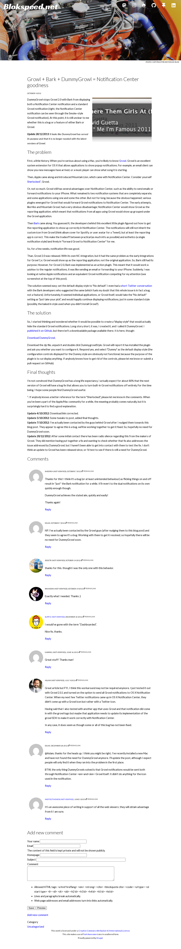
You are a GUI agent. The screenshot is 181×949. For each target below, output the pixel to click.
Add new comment (37, 914)
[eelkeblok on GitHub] (154, 6)
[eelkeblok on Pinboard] (164, 6)
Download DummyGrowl (41, 337)
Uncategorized (35, 926)
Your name (33, 841)
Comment (32, 864)
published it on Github (39, 330)
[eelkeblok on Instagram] (134, 6)
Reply (48, 509)
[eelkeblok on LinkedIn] (174, 6)
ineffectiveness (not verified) (59, 799)
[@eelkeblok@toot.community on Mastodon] (124, 6)
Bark (36, 223)
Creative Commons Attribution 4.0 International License (104, 931)
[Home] (31, 7)
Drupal (100, 938)
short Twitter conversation (136, 285)
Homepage (33, 854)
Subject (31, 859)
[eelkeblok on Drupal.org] (144, 6)
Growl (122, 160)
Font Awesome (90, 934)
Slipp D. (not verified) (55, 617)
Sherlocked (33, 181)
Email (30, 845)
